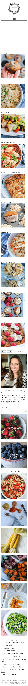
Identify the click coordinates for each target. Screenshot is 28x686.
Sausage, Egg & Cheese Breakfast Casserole (11, 172)
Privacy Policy (6, 680)
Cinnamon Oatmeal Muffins (7, 202)
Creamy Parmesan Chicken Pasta (8, 82)
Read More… (5, 407)
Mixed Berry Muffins (5, 53)
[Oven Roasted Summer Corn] (14, 553)
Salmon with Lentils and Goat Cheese (14, 643)
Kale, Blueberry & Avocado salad (13, 653)
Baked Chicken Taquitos (6, 112)
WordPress (21, 683)
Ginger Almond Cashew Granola (8, 262)
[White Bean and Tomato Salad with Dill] (14, 498)
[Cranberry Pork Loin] (14, 580)
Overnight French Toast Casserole (8, 322)
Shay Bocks (11, 682)
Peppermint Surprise (9, 651)
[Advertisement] (14, 36)
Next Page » (17, 351)
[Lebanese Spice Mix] (14, 525)
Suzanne (5, 674)
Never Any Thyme (14, 7)
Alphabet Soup (7, 645)
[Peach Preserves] (14, 608)
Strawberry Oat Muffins (6, 292)
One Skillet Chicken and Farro (8, 142)
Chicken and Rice (5, 232)
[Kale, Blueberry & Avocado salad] (14, 635)
